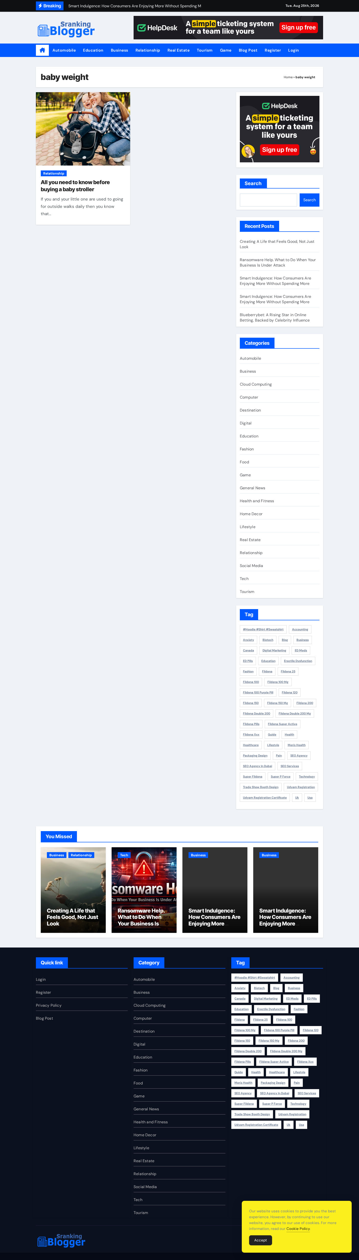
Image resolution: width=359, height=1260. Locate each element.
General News (252, 488)
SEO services (290, 766)
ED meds (301, 650)
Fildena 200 (304, 703)
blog (285, 640)
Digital (246, 423)
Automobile (64, 50)
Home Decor (251, 513)
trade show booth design (260, 787)
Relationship (148, 50)
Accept (260, 1240)
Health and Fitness (257, 500)
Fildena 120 (289, 692)
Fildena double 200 (256, 713)
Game (226, 50)
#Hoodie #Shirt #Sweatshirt (263, 629)
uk (297, 798)
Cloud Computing (256, 384)
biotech (268, 640)
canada (248, 650)
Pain (279, 756)
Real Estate (179, 50)
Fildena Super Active (282, 724)
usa (310, 798)
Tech (244, 578)
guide (272, 734)
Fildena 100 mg (277, 682)
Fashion (247, 449)
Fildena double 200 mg (295, 713)
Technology (307, 777)
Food (244, 462)
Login (293, 50)
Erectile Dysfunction (298, 661)
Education (93, 50)
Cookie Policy (298, 1228)
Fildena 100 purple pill (258, 692)
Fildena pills (251, 724)
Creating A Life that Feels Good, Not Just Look (72, 917)
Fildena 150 (251, 703)
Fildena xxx (251, 734)
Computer (249, 397)
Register (273, 50)
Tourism (205, 50)
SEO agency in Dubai (257, 766)
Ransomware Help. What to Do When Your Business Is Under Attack (278, 262)
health (289, 734)
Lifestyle (247, 526)
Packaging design (255, 756)
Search (253, 183)
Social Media (251, 565)
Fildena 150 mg (277, 703)
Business (119, 50)
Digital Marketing (274, 650)
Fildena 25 (288, 671)
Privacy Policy (49, 1005)
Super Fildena (252, 777)
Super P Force (280, 777)
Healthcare (251, 745)
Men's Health (297, 745)
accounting (300, 629)
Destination (250, 410)
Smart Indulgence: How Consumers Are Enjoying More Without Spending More (275, 281)
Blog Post (248, 50)
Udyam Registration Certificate (265, 798)
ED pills (248, 661)
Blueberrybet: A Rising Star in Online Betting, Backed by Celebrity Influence (275, 317)
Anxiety (248, 640)
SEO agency (298, 756)
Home (288, 77)
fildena (267, 671)
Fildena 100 (251, 682)
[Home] (42, 50)
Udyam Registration (301, 787)
